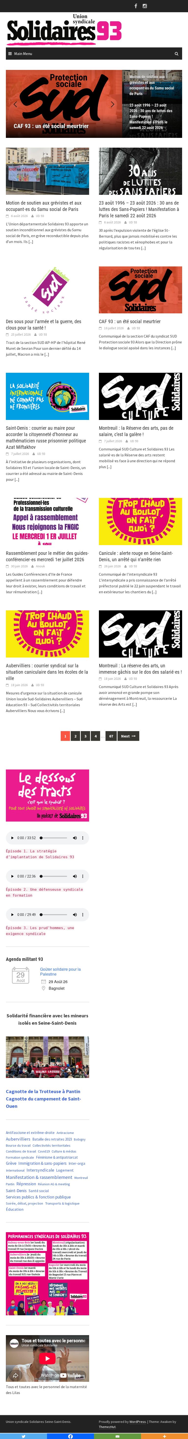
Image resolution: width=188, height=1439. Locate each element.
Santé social (39, 1190)
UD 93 (40, 216)
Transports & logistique (62, 1203)
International (15, 1170)
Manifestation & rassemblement (39, 1177)
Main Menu (23, 53)
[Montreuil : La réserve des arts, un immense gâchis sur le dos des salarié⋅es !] (140, 633)
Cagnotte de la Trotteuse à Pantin (43, 1091)
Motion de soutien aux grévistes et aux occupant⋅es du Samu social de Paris (151, 85)
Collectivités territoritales (51, 1145)
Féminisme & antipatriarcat (57, 1157)
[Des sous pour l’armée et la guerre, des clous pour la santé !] (47, 289)
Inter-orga (77, 1163)
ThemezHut (107, 1427)
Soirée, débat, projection (24, 1203)
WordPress (137, 1421)
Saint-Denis (16, 1190)
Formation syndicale (20, 1157)
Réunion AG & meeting (54, 1184)
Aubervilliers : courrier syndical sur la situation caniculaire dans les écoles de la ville (47, 672)
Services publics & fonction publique (38, 1197)
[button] (110, 104)
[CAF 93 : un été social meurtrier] (140, 289)
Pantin (10, 1184)
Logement (65, 1170)
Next (125, 736)
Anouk (40, 566)
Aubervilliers (18, 1139)
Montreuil (81, 1177)
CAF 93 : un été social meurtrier (130, 321)
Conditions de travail (21, 1151)
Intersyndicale (40, 1170)
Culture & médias (64, 1151)
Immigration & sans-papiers (42, 1163)
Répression (26, 1183)
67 (111, 736)
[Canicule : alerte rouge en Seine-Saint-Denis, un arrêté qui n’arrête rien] (140, 521)
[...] (30, 241)
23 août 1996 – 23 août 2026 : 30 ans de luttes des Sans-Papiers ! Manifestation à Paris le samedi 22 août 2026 (150, 116)
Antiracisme (65, 1133)
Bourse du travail (18, 1145)
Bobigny (79, 1139)
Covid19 (44, 1151)
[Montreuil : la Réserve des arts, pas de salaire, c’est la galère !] (140, 396)
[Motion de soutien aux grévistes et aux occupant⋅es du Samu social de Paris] (47, 170)
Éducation (15, 1209)
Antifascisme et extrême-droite (30, 1132)
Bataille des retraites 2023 (52, 1139)
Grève (11, 1163)
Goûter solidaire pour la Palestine (60, 971)
